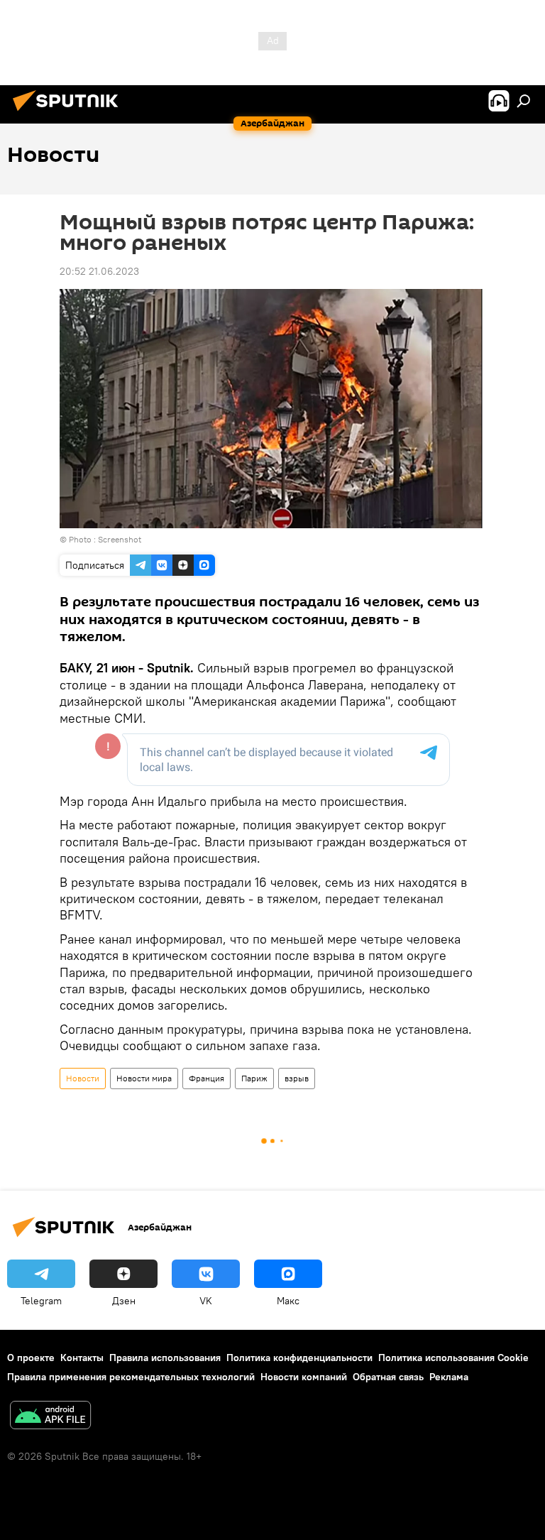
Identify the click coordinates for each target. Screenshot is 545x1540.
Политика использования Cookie (453, 1357)
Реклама (448, 1376)
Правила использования (165, 1357)
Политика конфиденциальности (299, 1357)
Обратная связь (388, 1376)
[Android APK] (50, 1417)
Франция (206, 1078)
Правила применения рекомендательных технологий (131, 1376)
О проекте (31, 1357)
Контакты (82, 1357)
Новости (82, 1078)
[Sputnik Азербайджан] (69, 113)
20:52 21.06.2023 (99, 271)
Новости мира (144, 1078)
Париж (254, 1078)
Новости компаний (303, 1376)
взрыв (297, 1078)
